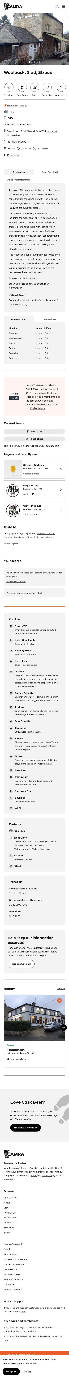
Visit (6, 1207)
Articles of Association (15, 1264)
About (7, 1202)
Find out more (37, 408)
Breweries (9, 1227)
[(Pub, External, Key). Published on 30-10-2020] (34, 1031)
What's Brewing (12, 1289)
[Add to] (59, 1000)
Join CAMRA (10, 1197)
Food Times (50, 319)
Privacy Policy (11, 1254)
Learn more (31, 1363)
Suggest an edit (21, 963)
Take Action (10, 1217)
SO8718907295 (18, 904)
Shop (6, 1249)
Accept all (11, 1371)
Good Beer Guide (50, 172)
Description (19, 172)
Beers (7, 1232)
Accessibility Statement (16, 1259)
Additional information (18, 179)
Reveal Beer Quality (17, 105)
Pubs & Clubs (10, 1212)
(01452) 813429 (17, 141)
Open (11, 117)
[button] (63, 1027)
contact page (48, 1175)
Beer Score (36, 431)
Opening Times (18, 319)
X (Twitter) (43, 148)
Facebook (13, 155)
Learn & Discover (12, 1244)
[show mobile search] (57, 6)
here (23, 1311)
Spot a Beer (37, 438)
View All (61, 988)
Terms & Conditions (13, 1279)
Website (26, 148)
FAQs (34, 1175)
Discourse (9, 1284)
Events (7, 1222)
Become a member (16, 581)
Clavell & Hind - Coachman (40, 537)
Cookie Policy (10, 1269)
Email (11, 148)
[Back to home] (13, 6)
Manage (28, 1371)
